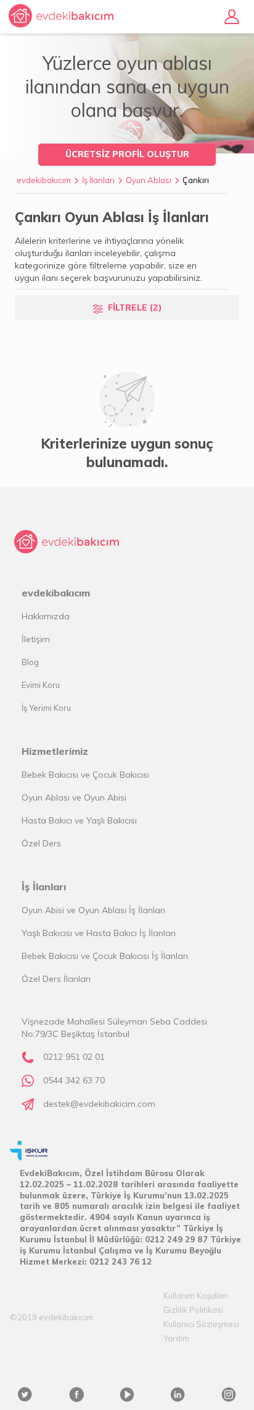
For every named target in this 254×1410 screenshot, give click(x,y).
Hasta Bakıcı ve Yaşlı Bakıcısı (79, 820)
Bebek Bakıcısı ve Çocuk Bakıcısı (85, 774)
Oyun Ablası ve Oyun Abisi (74, 797)
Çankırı (195, 180)
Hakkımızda (46, 616)
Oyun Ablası (148, 180)
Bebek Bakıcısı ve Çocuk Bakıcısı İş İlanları (105, 955)
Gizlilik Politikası (193, 1310)
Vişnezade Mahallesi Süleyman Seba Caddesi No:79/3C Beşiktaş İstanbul (114, 1027)
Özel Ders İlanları (56, 978)
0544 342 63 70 (74, 1080)
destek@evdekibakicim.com (99, 1103)
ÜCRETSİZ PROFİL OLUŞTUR (127, 154)
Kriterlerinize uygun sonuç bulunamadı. (127, 453)
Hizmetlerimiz (55, 751)
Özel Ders (41, 843)
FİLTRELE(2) (135, 307)
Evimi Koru (41, 685)
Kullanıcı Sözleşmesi (201, 1324)
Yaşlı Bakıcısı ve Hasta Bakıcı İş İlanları (99, 933)
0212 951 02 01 (74, 1056)
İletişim (36, 639)
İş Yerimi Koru (46, 708)
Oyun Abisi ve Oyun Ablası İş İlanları (93, 910)
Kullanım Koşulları (195, 1295)
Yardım (176, 1338)
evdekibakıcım (44, 180)
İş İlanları (98, 180)
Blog (30, 662)
